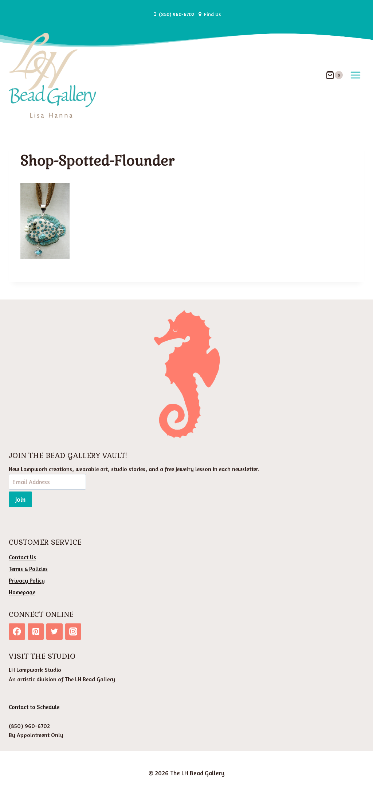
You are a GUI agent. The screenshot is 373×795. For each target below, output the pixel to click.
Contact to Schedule (34, 706)
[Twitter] (54, 631)
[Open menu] (355, 75)
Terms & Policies (28, 568)
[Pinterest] (36, 631)
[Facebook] (17, 631)
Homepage (22, 592)
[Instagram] (73, 631)
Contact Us (22, 557)
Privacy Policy (27, 580)
